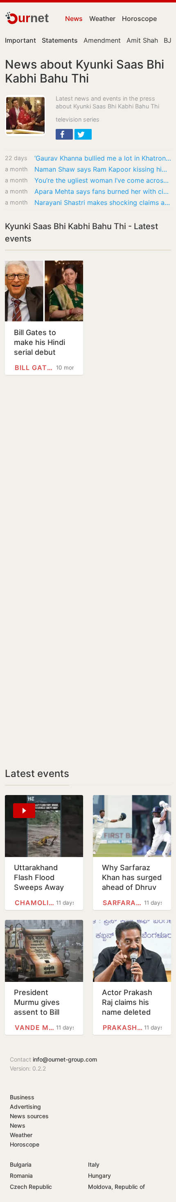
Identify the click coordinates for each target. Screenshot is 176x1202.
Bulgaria (21, 1164)
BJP (170, 40)
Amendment (102, 40)
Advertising (25, 1106)
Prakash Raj (123, 1027)
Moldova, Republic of (116, 1186)
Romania (21, 1175)
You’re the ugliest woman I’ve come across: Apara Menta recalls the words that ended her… (102, 180)
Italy (93, 1164)
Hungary (99, 1175)
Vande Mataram (35, 1027)
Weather (102, 18)
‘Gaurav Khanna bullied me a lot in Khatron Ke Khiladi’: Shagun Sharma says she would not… (102, 158)
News (74, 18)
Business (22, 1097)
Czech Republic (31, 1186)
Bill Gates (35, 367)
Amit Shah (142, 40)
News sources (29, 1115)
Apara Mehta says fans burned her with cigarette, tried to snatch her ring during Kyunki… (102, 191)
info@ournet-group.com (65, 1059)
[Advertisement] (88, 483)
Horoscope (139, 18)
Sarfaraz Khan (123, 903)
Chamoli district (35, 903)
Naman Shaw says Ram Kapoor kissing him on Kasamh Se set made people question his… (102, 169)
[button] (64, 134)
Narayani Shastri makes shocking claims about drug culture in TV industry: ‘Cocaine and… (102, 202)
